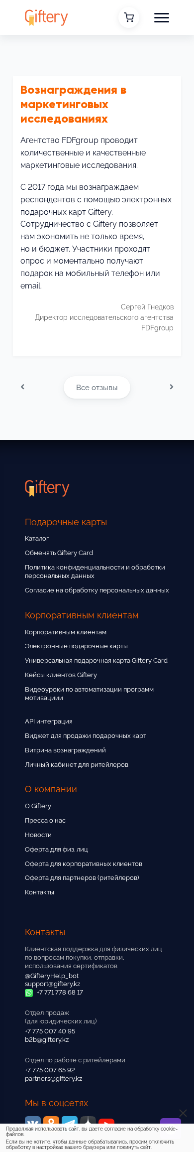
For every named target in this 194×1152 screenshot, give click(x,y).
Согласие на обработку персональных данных (97, 590)
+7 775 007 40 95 (50, 1031)
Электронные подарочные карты (76, 646)
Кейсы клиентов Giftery (61, 675)
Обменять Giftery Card (59, 553)
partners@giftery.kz (53, 1078)
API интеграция (49, 721)
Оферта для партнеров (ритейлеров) (82, 877)
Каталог (37, 538)
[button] (161, 17)
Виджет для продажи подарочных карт (85, 735)
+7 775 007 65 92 (50, 1070)
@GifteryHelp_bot (52, 976)
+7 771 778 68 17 (59, 992)
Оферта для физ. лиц (56, 849)
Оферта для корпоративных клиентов (83, 863)
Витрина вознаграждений (65, 750)
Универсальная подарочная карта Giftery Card (96, 660)
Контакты (39, 892)
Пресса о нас (45, 820)
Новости (38, 835)
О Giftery (38, 806)
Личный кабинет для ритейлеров (76, 764)
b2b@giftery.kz (47, 1039)
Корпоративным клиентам (65, 632)
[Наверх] (20, 1116)
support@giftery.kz (52, 984)
